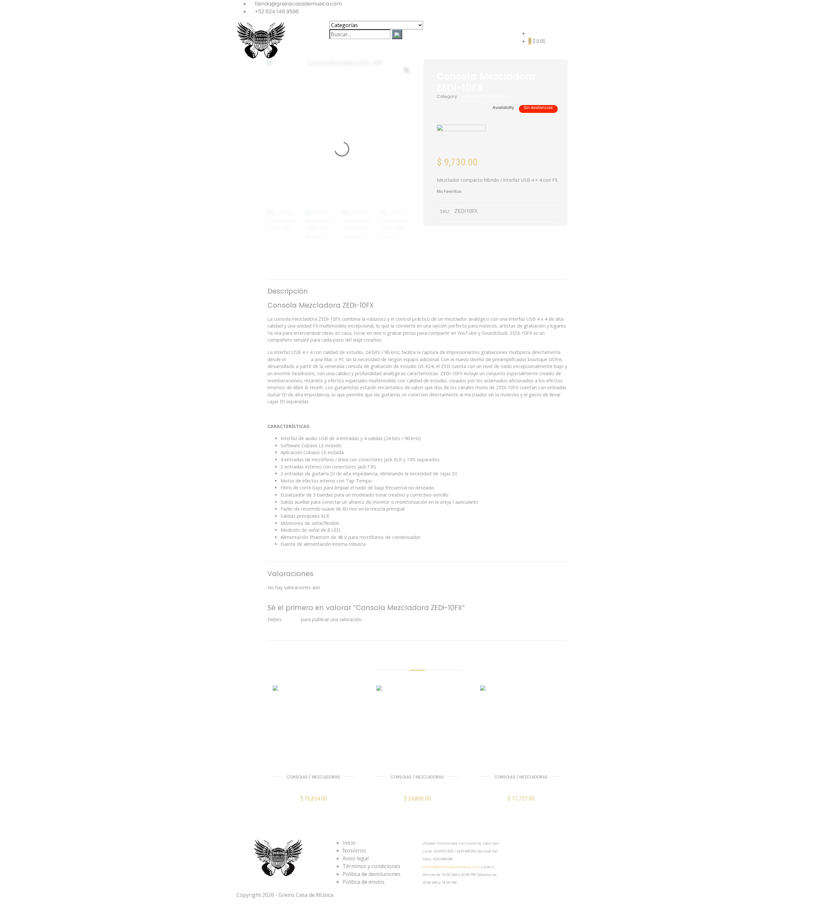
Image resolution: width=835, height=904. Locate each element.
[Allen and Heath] (461, 141)
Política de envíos (363, 881)
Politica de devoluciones (371, 874)
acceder (291, 619)
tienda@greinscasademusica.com (451, 867)
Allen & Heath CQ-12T (521, 786)
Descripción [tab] (379, 270)
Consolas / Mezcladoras (485, 96)
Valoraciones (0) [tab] (447, 270)
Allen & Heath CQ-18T (417, 786)
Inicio (349, 842)
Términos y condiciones (371, 866)
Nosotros (354, 850)
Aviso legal (355, 858)
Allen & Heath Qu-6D (313, 786)
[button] (313, 803)
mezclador (298, 359)
